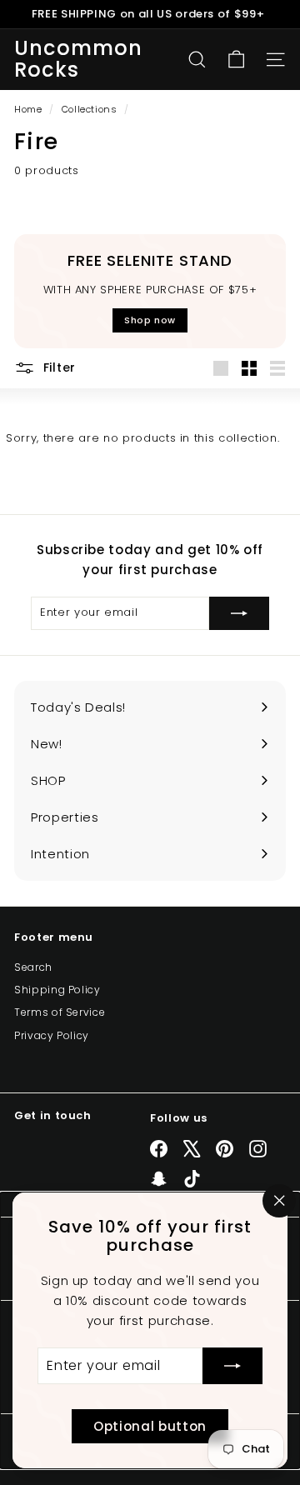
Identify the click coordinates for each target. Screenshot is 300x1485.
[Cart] (236, 59)
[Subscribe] (232, 1366)
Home (29, 109)
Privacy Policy (51, 1035)
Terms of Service (59, 1012)
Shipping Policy (57, 989)
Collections (91, 109)
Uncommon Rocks (78, 60)
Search (33, 967)
